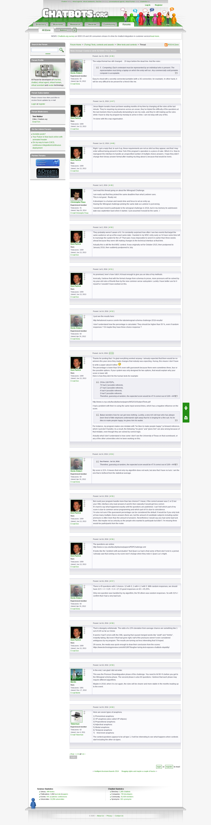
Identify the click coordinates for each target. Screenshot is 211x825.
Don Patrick (76, 118)
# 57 (111, 581)
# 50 (110, 227)
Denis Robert (76, 73)
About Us (100, 816)
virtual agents (77, 1)
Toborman (75, 724)
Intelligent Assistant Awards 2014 (106, 771)
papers (65, 794)
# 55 (111, 496)
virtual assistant (37, 85)
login (159, 767)
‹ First (72, 754)
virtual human (130, 1)
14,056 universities (57, 799)
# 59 (111, 665)
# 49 (110, 185)
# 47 (112, 101)
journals (58, 794)
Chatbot (64, 1)
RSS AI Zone (173, 45)
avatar (51, 85)
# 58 (111, 623)
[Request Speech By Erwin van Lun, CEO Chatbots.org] (186, 407)
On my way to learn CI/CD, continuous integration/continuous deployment (47, 145)
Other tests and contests (127, 45)
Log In (147, 5)
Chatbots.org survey (66, 36)
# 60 (111, 707)
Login (33, 104)
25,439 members (127, 797)
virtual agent (43, 82)
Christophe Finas (78, 202)
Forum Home (75, 45)
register (169, 767)
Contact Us (119, 816)
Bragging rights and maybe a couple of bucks (138, 771)
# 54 (111, 454)
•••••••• (47, 53)
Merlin (73, 682)
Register (158, 5)
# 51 (110, 269)
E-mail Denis (75, 84)
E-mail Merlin (75, 693)
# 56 (111, 539)
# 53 (111, 353)
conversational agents (116, 1)
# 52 (111, 311)
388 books (51, 791)
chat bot (98, 1)
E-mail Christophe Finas (80, 213)
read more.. (155, 36)
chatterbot (143, 1)
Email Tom (36, 122)
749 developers (126, 794)
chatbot (34, 82)
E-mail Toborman (77, 735)
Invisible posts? (39, 134)
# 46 (111, 56)
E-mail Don (75, 129)
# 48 (112, 143)
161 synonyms (125, 799)
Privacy (109, 816)
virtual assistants (89, 1)
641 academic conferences (57, 797)
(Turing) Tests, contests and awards (99, 45)
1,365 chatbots (124, 791)
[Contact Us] (186, 418)
